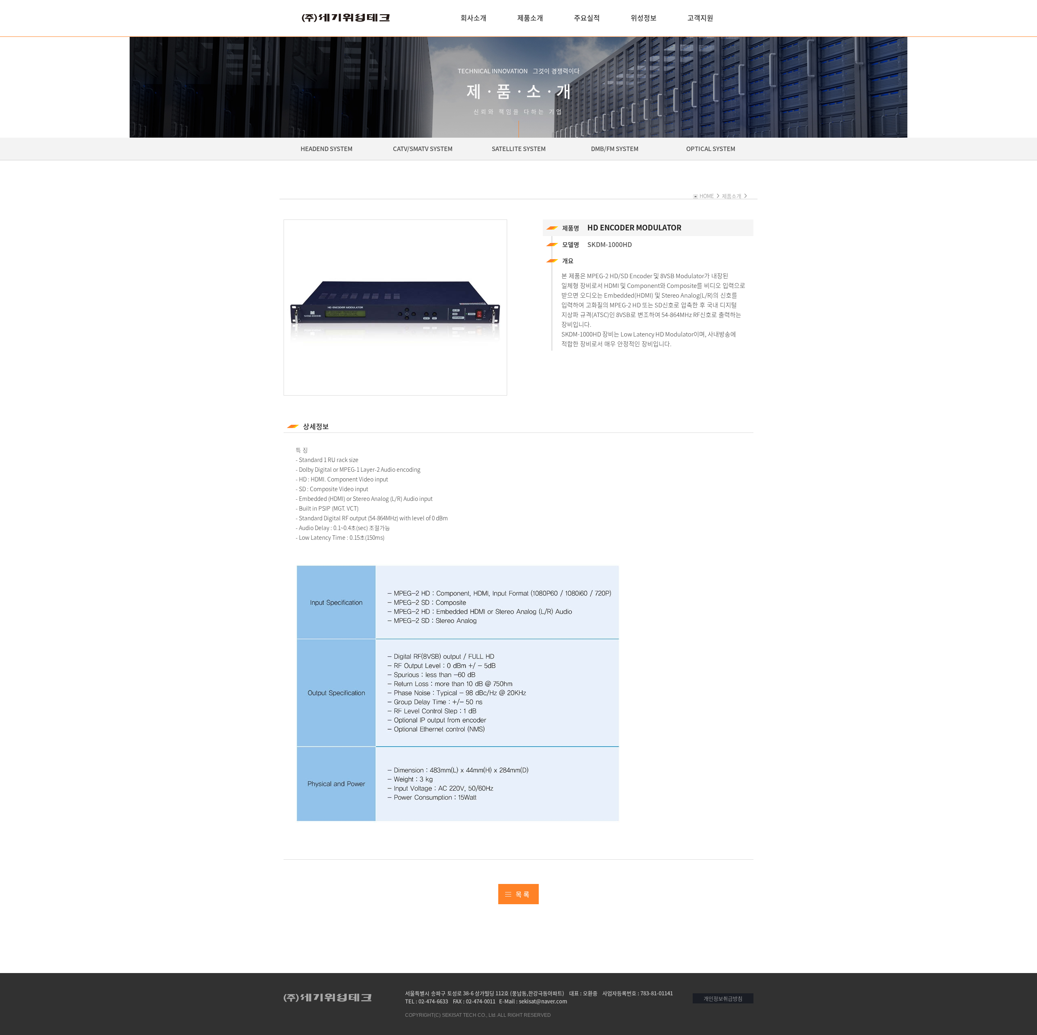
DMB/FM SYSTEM (614, 148)
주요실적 (587, 18)
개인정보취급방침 (723, 998)
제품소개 (530, 18)
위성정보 (644, 18)
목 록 (522, 894)
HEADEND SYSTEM (326, 148)
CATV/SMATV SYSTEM (422, 148)
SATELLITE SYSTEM (519, 148)
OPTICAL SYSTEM (710, 148)
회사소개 (473, 18)
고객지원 (700, 18)
